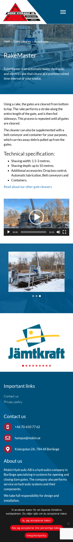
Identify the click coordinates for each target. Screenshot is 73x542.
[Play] (8, 232)
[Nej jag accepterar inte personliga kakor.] (68, 523)
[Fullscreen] (64, 232)
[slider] (33, 232)
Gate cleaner (22, 41)
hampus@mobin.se (27, 438)
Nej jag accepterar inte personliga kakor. (36, 527)
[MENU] (63, 12)
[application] (36, 217)
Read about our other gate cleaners (28, 187)
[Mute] (58, 232)
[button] (36, 217)
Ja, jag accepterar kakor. (36, 520)
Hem (7, 41)
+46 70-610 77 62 (27, 427)
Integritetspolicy (36, 535)
